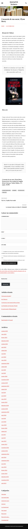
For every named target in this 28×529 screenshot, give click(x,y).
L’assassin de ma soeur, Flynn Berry (13, 20)
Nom (3, 232)
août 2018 (3, 415)
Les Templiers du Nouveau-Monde (9, 305)
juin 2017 (3, 434)
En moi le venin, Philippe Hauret (8, 309)
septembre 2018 (5, 412)
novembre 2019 (5, 379)
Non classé (3, 510)
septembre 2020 (5, 363)
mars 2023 (3, 334)
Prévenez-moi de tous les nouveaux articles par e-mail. (14, 260)
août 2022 (3, 347)
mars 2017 (3, 441)
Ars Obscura (4, 299)
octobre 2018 (4, 408)
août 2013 (3, 483)
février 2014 (4, 470)
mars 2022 (3, 360)
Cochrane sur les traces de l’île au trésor (10, 302)
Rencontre (3, 513)
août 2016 (3, 457)
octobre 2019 (4, 383)
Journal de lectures (14, 3)
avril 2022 (3, 357)
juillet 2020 (4, 366)
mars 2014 (3, 467)
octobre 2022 (4, 344)
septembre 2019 (5, 386)
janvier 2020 (4, 376)
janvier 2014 (4, 473)
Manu (2, 26)
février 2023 (4, 337)
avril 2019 (3, 395)
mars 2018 (3, 425)
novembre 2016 (5, 447)
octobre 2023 (4, 331)
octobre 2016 (4, 450)
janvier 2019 (4, 402)
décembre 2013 (5, 476)
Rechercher (4, 278)
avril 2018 (3, 421)
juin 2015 (3, 463)
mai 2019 (3, 392)
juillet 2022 (4, 350)
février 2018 (4, 428)
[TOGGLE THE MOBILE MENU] (2, 3)
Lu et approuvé (4, 507)
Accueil (11, 320)
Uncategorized (4, 520)
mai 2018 (3, 418)
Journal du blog (5, 497)
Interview (3, 494)
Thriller (4, 192)
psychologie (21, 190)
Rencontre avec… (5, 517)
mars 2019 (3, 399)
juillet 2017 (4, 431)
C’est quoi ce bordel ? (6, 296)
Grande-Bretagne (6, 190)
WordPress (20, 526)
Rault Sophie (4, 320)
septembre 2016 (5, 454)
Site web (3, 244)
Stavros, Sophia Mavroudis (8, 200)
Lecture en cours (5, 500)
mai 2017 (3, 438)
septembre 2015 (5, 460)
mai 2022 (3, 353)
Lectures (3, 504)
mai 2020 (3, 373)
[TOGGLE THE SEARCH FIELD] (26, 3)
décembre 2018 (5, 405)
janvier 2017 (4, 444)
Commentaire (5, 216)
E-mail (3, 238)
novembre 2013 (5, 480)
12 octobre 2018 (10, 26)
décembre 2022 (5, 340)
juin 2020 (3, 370)
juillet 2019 (4, 389)
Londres (14, 190)
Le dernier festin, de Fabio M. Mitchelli (16, 207)
